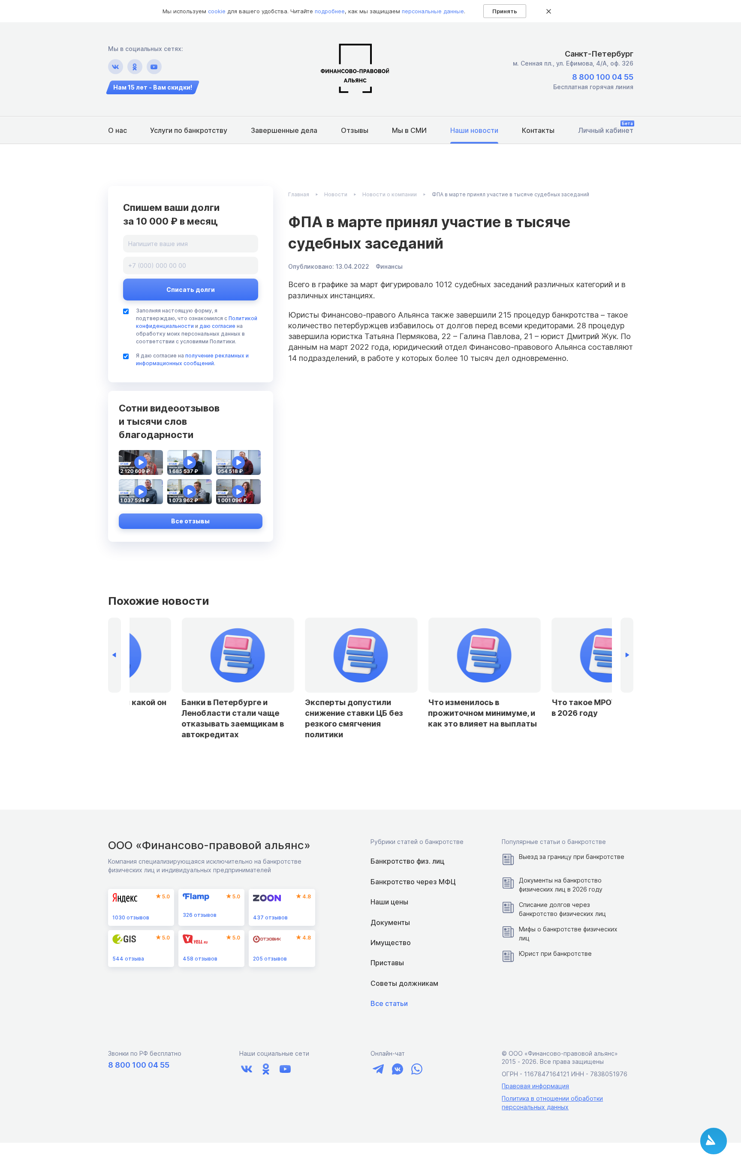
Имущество (390, 942)
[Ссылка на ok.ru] (134, 66)
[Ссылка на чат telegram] (378, 1068)
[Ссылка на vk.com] (115, 66)
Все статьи (389, 1003)
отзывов (130, 917)
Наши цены (389, 902)
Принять (504, 11)
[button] (627, 655)
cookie (217, 11)
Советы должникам (404, 983)
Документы (390, 922)
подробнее (330, 11)
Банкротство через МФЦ (413, 881)
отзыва (128, 958)
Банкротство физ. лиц (407, 861)
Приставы (387, 962)
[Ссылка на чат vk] (397, 1068)
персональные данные (433, 11)
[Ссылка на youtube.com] (154, 66)
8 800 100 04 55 (602, 76)
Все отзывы (190, 521)
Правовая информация (535, 1086)
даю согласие (217, 326)
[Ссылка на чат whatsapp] (416, 1068)
